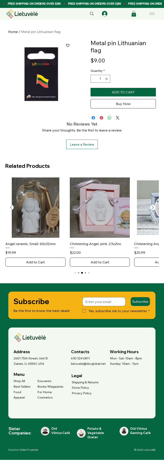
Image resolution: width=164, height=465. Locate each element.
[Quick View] (35, 207)
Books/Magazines (50, 386)
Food (17, 392)
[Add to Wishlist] (67, 45)
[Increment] (107, 79)
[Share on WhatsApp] (109, 117)
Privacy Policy (82, 393)
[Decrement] (94, 79)
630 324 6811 (80, 358)
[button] (133, 13)
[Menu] (152, 13)
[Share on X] (117, 117)
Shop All (19, 381)
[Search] (91, 13)
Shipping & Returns (85, 382)
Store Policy (80, 388)
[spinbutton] (100, 79)
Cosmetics (45, 397)
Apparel (19, 397)
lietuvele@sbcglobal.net (88, 364)
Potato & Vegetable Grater (95, 433)
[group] (82, 222)
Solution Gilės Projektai (23, 449)
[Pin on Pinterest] (101, 117)
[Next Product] (152, 207)
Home (13, 32)
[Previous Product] (11, 207)
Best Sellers (22, 386)
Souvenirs (44, 381)
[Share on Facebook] (93, 117)
